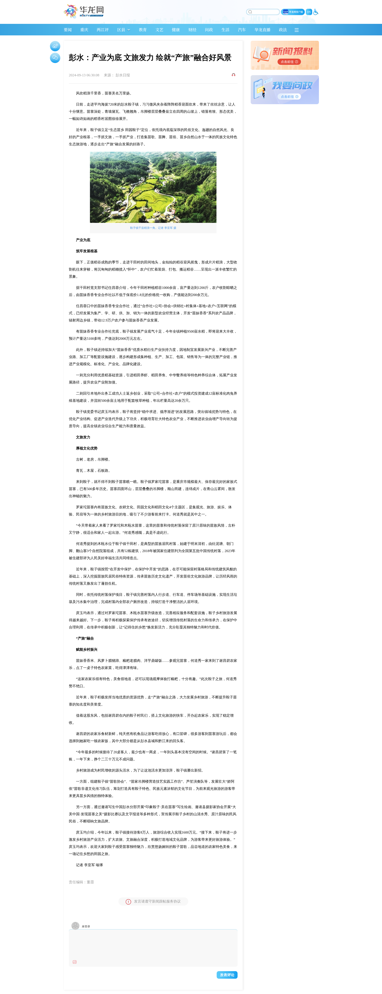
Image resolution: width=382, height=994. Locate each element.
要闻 (68, 29)
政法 (283, 29)
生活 (225, 29)
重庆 (84, 29)
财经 (192, 29)
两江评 (103, 29)
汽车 (242, 29)
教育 (143, 29)
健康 (176, 29)
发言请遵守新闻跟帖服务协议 (157, 901)
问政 (209, 29)
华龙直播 (262, 29)
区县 (121, 29)
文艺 (159, 29)
